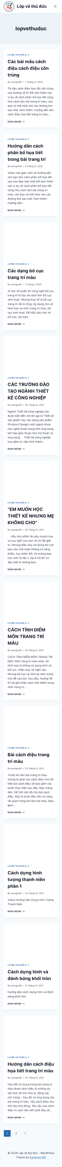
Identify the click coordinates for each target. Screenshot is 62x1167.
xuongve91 (16, 82)
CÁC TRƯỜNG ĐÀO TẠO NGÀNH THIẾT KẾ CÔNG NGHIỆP (28, 391)
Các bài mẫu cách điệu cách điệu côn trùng (28, 68)
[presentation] (31, 241)
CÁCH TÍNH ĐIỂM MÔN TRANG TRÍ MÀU (26, 636)
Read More (16, 121)
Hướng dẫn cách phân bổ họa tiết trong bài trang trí (27, 152)
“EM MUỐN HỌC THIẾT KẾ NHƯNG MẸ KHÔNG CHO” (31, 516)
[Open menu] (55, 6)
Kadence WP (38, 1157)
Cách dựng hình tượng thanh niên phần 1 (26, 879)
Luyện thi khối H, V (18, 55)
